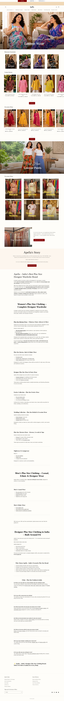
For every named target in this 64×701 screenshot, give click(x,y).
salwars (44, 608)
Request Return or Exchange (9, 679)
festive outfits (43, 642)
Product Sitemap (7, 686)
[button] (5, 7)
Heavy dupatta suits (20, 359)
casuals (43, 585)
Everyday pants (19, 493)
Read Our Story (32, 265)
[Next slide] (62, 31)
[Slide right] (34, 100)
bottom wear (27, 585)
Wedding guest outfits (20, 418)
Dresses (17, 437)
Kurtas (17, 495)
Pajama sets (18, 457)
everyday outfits (26, 440)
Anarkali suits (18, 358)
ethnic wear (33, 585)
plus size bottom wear (30, 286)
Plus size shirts (19, 492)
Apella (33, 698)
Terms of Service (35, 684)
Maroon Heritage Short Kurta (10, 94)
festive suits (31, 358)
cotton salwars (32, 619)
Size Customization (7, 681)
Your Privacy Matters (36, 682)
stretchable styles (17, 609)
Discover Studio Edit (39, 240)
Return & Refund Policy (36, 679)
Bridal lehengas (19, 417)
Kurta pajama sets (19, 507)
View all (32, 103)
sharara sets (24, 358)
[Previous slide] (2, 31)
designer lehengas (19, 288)
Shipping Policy (35, 681)
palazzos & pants (39, 608)
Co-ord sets (18, 438)
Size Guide (6, 682)
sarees (23, 398)
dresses (35, 288)
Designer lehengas (19, 377)
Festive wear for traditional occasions (23, 510)
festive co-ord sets (24, 379)
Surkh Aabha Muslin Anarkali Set (10, 129)
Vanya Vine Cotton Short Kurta (49, 94)
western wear (38, 585)
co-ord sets (28, 288)
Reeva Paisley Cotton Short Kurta (23, 95)
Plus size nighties (19, 455)
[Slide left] (30, 100)
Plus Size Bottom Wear (20, 322)
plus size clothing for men (33, 653)
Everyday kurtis (19, 357)
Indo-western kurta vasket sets (22, 509)
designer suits (35, 642)
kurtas (24, 288)
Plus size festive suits (20, 397)
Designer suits (19, 420)
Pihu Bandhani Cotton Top (36, 94)
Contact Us (6, 684)
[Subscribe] (21, 692)
